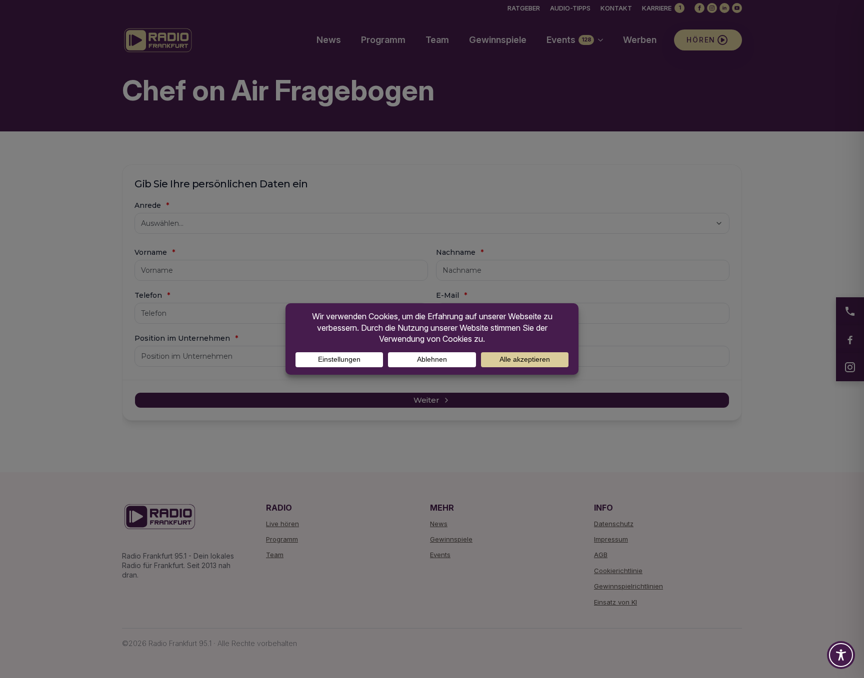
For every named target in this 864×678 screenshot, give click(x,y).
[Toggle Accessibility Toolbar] (841, 655)
